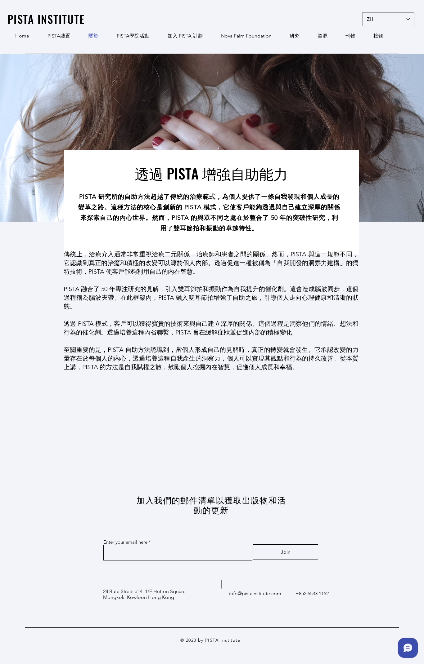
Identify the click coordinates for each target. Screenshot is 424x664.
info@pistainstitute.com (255, 593)
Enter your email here (125, 542)
